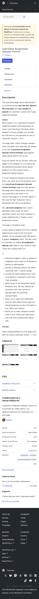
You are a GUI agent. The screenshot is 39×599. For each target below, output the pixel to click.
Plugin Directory (7, 9)
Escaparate (25, 514)
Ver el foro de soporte (10, 501)
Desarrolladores (8, 539)
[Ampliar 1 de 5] (16, 347)
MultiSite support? (9, 390)
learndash (33, 455)
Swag (24, 543)
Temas (23, 518)
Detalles (7, 69)
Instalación (8, 79)
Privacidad (6, 525)
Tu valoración (7, 485)
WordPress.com (9, 550)
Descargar (7, 61)
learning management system (27, 459)
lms (35, 464)
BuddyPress (7, 561)
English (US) (33, 450)
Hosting (5, 521)
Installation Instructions (11, 383)
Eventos (24, 536)
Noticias (5, 518)
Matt (5, 554)
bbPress (6, 557)
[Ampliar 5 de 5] (16, 367)
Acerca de (6, 514)
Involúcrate (25, 532)
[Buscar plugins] (24, 17)
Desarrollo (8, 85)
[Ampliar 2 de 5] (34, 347)
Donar (24, 539)
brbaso (8, 55)
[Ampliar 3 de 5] (16, 357)
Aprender (5, 532)
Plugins (23, 521)
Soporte (7, 90)
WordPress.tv (8, 543)
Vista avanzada (8, 470)
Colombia (10, 570)
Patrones (24, 525)
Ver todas (33, 485)
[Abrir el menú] (35, 3)
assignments (24, 455)
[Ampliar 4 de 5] (34, 357)
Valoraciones (9, 74)
